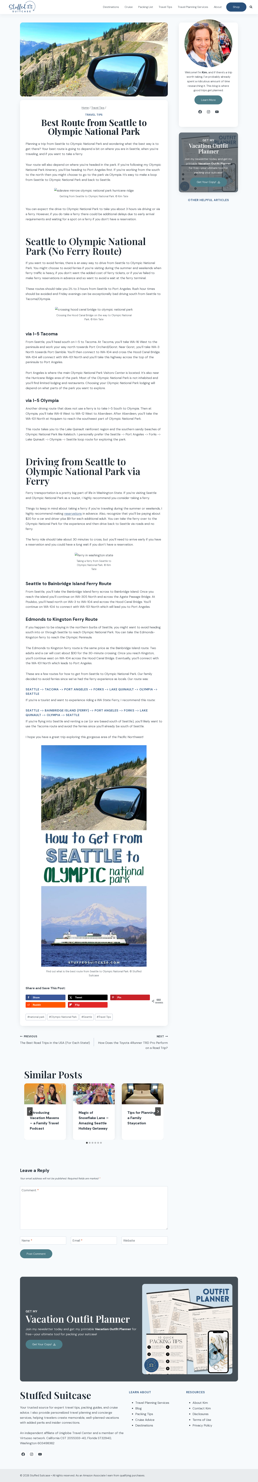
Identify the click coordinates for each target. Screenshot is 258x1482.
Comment (30, 1190)
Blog (138, 1408)
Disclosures (201, 1414)
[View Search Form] (251, 7)
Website (129, 1241)
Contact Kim (202, 1408)
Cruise (129, 7)
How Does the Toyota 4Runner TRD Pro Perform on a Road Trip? (133, 1042)
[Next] (158, 1111)
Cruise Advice (144, 1420)
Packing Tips (144, 1414)
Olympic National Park (63, 1017)
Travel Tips (165, 7)
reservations (73, 513)
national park (35, 1017)
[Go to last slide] (30, 1111)
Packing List (145, 7)
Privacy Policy (202, 1425)
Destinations (111, 7)
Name (27, 1241)
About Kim (200, 1403)
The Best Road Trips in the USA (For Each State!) (55, 1040)
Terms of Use (202, 1420)
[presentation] (45, 1093)
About (218, 7)
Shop (236, 7)
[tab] (87, 1143)
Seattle (86, 1017)
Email (77, 1241)
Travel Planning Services (193, 7)
